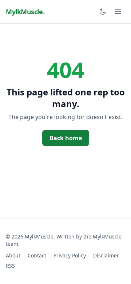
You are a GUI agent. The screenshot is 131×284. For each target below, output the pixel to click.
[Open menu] (118, 11)
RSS (10, 265)
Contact (37, 255)
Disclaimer (106, 255)
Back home (65, 138)
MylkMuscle (25, 11)
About (13, 255)
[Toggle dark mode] (102, 11)
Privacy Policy (69, 255)
